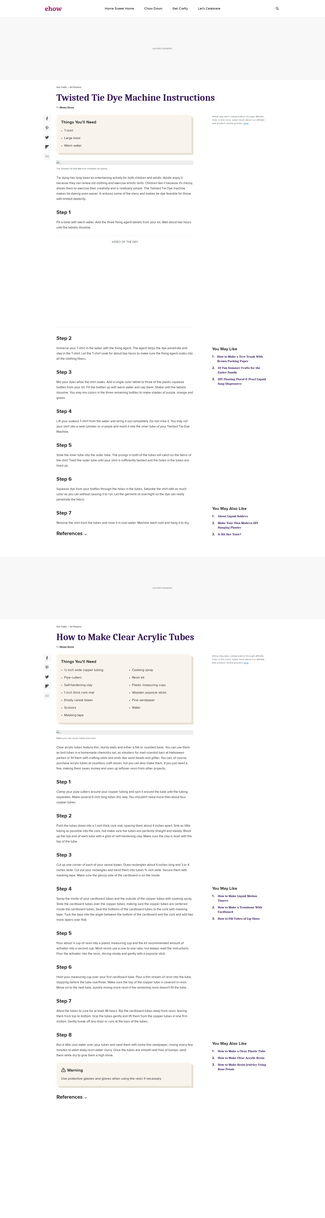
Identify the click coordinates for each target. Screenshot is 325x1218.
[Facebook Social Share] (47, 118)
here (246, 123)
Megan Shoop (67, 107)
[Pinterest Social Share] (47, 128)
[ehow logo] (53, 8)
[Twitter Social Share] (47, 137)
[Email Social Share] (47, 156)
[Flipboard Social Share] (47, 147)
